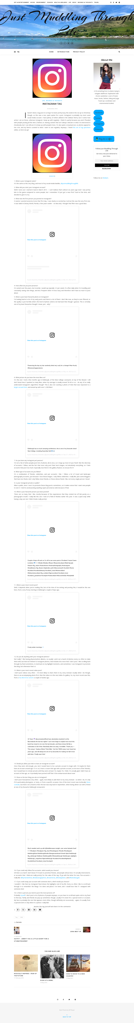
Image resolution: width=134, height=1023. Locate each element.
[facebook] (18, 910)
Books (33, 2)
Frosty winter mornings (35, 647)
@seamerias (51, 878)
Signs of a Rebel (46, 980)
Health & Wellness (60, 2)
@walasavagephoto (39, 878)
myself (23, 895)
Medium (105, 178)
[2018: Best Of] (86, 929)
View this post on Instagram (36, 239)
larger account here (20, 387)
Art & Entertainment (21, 2)
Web (21, 917)
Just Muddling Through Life (67, 23)
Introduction (63, 52)
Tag (16, 917)
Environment (41, 2)
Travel (96, 2)
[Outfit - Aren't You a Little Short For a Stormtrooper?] (17, 930)
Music (74, 2)
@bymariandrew (26, 878)
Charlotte (41, 371)
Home (51, 52)
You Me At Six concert (26, 678)
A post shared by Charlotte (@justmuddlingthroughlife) (44, 280)
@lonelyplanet (61, 878)
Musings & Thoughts (85, 2)
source (52, 176)
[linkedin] (34, 910)
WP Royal (71, 1010)
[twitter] (23, 910)
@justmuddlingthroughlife (69, 183)
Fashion (50, 2)
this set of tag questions (81, 127)
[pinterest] (29, 910)
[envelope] (40, 910)
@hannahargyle (74, 878)
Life (70, 2)
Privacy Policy (79, 52)
